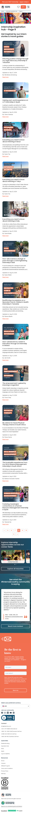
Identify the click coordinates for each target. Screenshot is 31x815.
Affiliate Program (5, 766)
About (2, 760)
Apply (23, 7)
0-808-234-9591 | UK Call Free (8, 734)
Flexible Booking (5, 743)
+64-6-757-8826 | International (9, 729)
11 (13, 534)
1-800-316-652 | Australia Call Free (10, 736)
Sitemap (3, 773)
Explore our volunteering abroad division (11, 806)
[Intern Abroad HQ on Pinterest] (14, 712)
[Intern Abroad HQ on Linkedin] (8, 712)
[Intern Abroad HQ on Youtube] (11, 712)
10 (26, 530)
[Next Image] (27, 556)
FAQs (2, 748)
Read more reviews (15, 626)
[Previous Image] (3, 556)
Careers (3, 763)
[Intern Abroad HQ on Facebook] (2, 712)
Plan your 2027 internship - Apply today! (15, 2)
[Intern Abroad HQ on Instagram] (5, 712)
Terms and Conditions (7, 768)
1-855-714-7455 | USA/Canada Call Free (11, 731)
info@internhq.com (6, 726)
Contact (4, 723)
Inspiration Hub (5, 746)
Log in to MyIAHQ (5, 753)
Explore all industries (15, 569)
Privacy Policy (4, 771)
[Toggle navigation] (28, 7)
